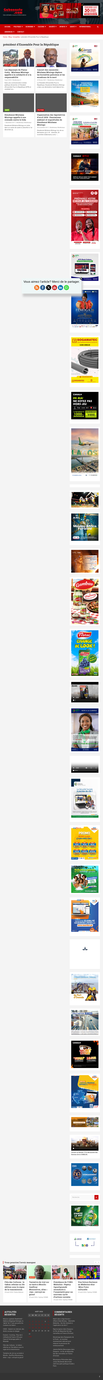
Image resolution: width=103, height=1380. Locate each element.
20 (39, 1328)
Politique (17, 27)
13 (39, 1324)
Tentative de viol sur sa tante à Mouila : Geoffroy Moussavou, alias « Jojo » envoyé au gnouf (13, 1355)
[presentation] (95, 1262)
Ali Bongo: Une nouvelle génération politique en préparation (87, 1286)
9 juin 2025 (8, 80)
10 (29, 1324)
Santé (72, 27)
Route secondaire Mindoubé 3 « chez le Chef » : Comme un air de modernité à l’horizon (39, 1287)
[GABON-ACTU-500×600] (84, 828)
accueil (8, 27)
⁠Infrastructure (35, 1277)
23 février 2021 (41, 80)
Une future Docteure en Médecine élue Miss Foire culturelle (14, 1286)
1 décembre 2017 (10, 122)
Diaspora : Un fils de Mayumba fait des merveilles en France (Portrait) (63, 1331)
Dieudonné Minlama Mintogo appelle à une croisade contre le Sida (15, 117)
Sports (62, 27)
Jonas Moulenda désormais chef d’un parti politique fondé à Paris (63, 1364)
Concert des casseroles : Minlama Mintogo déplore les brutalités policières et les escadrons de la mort (51, 73)
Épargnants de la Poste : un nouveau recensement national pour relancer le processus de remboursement (63, 1341)
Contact (20, 32)
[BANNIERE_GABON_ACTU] (84, 551)
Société (52, 27)
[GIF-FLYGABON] (84, 867)
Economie (29, 27)
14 (42, 1324)
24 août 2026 (9, 1292)
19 (36, 1328)
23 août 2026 (33, 1294)
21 (42, 1328)
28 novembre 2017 (43, 127)
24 (29, 1331)
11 (32, 1324)
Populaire (41, 65)
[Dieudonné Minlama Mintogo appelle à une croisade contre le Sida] (18, 102)
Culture (41, 27)
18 (32, 1328)
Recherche (96, 1197)
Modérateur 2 (17, 80)
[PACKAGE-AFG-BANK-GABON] (84, 709)
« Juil (30, 1336)
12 (36, 1324)
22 (45, 1328)
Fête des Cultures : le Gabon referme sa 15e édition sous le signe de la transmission (13, 1347)
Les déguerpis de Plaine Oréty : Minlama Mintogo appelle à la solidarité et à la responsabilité (18, 73)
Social (7, 65)
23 (48, 1328)
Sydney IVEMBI (19, 1292)
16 (48, 1324)
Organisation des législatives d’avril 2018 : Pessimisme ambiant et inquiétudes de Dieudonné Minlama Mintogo (51, 120)
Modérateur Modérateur (55, 80)
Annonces (9, 32)
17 (29, 1328)
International (85, 27)
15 (45, 1324)
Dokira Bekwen (92, 1292)
